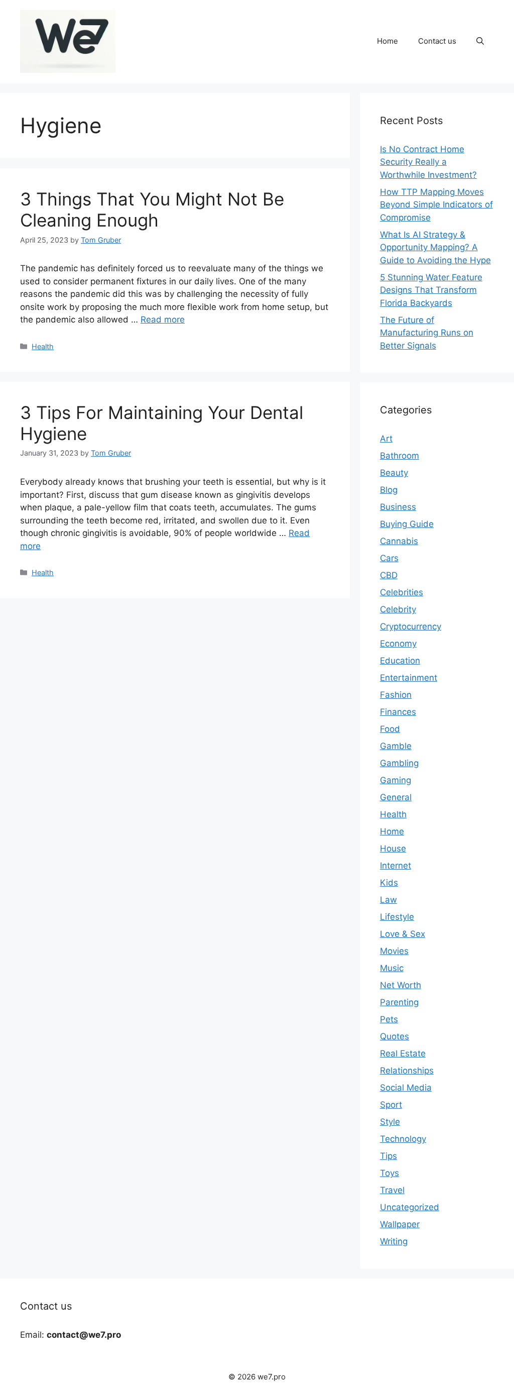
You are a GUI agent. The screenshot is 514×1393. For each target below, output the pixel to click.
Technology (403, 1139)
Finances (398, 712)
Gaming (395, 780)
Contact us (437, 41)
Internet (395, 866)
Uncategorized (409, 1207)
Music (392, 968)
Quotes (394, 1036)
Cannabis (399, 541)
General (396, 797)
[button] (480, 41)
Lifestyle (397, 917)
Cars (389, 558)
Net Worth (400, 985)
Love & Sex (402, 934)
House (393, 848)
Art (386, 439)
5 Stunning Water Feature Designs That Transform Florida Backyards (431, 290)
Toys (389, 1173)
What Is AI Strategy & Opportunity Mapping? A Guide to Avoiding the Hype (435, 247)
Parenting (399, 1002)
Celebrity (398, 609)
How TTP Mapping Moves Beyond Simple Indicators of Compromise (436, 205)
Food (390, 729)
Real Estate (403, 1053)
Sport (391, 1105)
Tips (388, 1156)
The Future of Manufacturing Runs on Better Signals (426, 333)
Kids (389, 883)
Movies (394, 951)
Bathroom (399, 456)
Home (387, 41)
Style (390, 1122)
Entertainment (408, 678)
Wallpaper (400, 1224)
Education (400, 661)
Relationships (407, 1070)
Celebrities (401, 592)
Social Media (406, 1088)
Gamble (396, 746)
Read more (163, 319)
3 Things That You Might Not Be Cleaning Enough (152, 209)
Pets (389, 1019)
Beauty (394, 473)
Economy (398, 643)
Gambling (399, 763)
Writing (394, 1241)
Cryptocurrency (410, 626)
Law (388, 900)
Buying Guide (407, 524)
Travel (392, 1190)
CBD (389, 575)
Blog (389, 490)
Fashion (396, 695)
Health (43, 346)
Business (398, 507)
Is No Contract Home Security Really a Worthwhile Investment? (428, 162)
